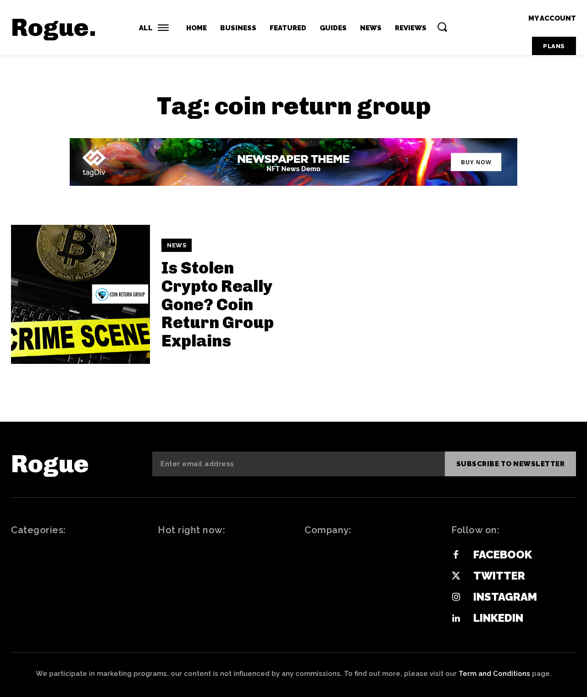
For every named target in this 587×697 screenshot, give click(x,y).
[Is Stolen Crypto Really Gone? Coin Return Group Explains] (80, 294)
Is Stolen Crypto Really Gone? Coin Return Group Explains (217, 304)
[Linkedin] (456, 618)
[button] (442, 26)
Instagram (505, 596)
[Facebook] (456, 555)
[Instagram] (456, 597)
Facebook (502, 554)
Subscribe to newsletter (510, 464)
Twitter (499, 575)
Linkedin (498, 618)
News (176, 245)
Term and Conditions (494, 673)
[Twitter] (456, 576)
